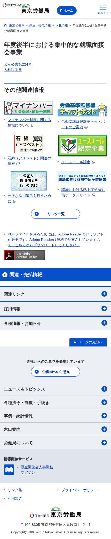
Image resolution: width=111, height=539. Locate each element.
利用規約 (15, 498)
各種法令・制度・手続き (26, 402)
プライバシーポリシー (79, 490)
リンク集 (15, 490)
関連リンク (14, 294)
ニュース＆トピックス (24, 389)
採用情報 (12, 309)
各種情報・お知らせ (22, 323)
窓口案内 (12, 429)
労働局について (18, 443)
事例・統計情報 (18, 416)
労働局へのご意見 (56, 372)
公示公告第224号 (18, 64)
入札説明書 (13, 70)
